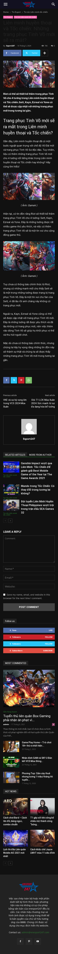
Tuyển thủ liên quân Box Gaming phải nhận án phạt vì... (26, 718)
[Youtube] (37, 941)
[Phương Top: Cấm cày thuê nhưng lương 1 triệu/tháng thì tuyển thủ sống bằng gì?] (11, 777)
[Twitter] (14, 380)
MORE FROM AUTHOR (40, 455)
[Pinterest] (21, 380)
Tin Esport (16, 12)
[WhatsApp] (28, 380)
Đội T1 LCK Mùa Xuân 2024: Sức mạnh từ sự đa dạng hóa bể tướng (43, 403)
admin (6, 724)
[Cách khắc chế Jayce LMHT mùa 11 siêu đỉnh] (42, 838)
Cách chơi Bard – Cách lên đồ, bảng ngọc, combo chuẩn (15, 821)
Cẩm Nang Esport (10, 712)
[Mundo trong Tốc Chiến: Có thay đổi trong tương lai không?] (11, 489)
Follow (49, 637)
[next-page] (10, 521)
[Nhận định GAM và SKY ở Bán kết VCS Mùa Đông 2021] (11, 762)
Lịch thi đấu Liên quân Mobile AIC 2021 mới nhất (14, 852)
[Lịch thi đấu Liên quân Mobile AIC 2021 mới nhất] (15, 838)
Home (6, 12)
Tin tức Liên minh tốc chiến (36, 12)
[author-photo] (29, 434)
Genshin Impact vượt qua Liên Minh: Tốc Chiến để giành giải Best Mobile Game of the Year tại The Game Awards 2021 (36, 471)
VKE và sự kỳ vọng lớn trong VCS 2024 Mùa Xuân (15, 403)
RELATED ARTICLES (15, 455)
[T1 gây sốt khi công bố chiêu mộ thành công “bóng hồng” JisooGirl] (42, 806)
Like (51, 630)
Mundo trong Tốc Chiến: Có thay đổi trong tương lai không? (37, 489)
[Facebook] (6, 380)
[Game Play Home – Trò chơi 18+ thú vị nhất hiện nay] (11, 746)
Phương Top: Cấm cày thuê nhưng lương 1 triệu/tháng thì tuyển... (37, 776)
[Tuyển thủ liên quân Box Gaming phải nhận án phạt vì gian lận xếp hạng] (29, 688)
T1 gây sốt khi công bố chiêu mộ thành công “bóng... (42, 821)
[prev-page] (5, 521)
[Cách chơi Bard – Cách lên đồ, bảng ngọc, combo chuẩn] (15, 806)
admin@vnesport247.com (35, 932)
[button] (5, 4)
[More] (44, 53)
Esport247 (10, 45)
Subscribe (48, 650)
